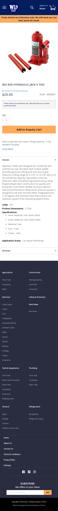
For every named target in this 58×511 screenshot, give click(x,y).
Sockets (5, 337)
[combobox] (29, 11)
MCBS (4, 332)
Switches (5, 346)
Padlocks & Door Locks (10, 428)
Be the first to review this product (15, 91)
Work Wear (33, 311)
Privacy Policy (9, 460)
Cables (4, 309)
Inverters (5, 423)
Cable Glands (7, 304)
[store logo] (14, 7)
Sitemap (7, 465)
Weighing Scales (8, 398)
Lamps (4, 355)
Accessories (6, 284)
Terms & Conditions (12, 454)
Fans (4, 314)
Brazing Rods (34, 414)
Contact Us (8, 448)
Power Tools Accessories (10, 380)
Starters (5, 341)
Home (6, 437)
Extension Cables (8, 327)
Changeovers (7, 318)
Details (5, 159)
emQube (42, 505)
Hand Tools (33, 284)
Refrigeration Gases (36, 419)
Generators (6, 394)
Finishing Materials (35, 280)
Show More (7, 149)
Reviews (6, 250)
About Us (8, 443)
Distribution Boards (9, 323)
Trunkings (5, 351)
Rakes (4, 289)
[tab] (29, 160)
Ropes (4, 414)
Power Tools (6, 280)
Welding (5, 419)
